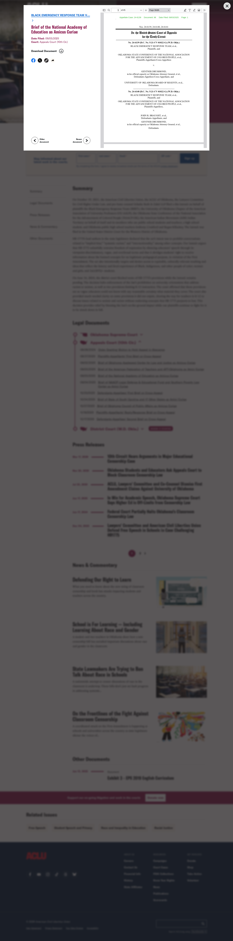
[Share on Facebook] (33, 61)
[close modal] (227, 5)
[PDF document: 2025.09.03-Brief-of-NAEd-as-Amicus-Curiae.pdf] (153, 78)
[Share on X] (40, 61)
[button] (46, 61)
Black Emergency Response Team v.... (60, 15)
